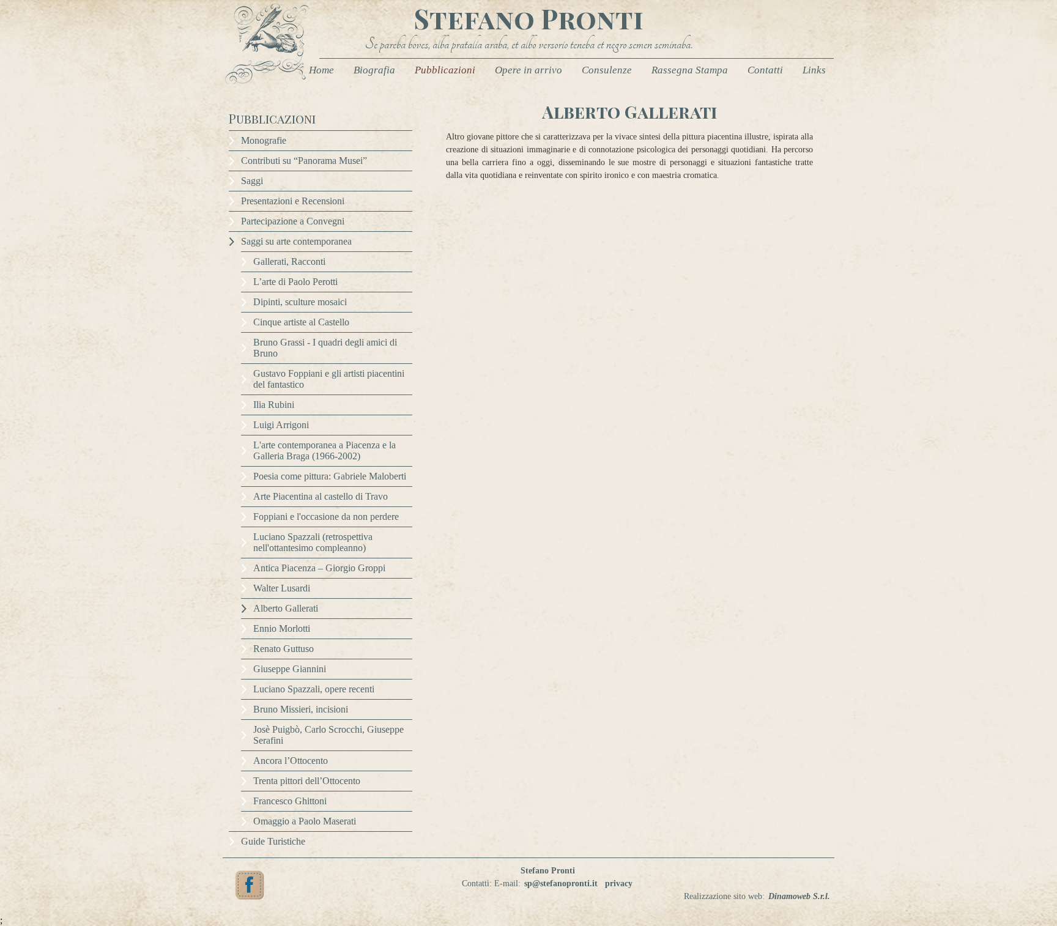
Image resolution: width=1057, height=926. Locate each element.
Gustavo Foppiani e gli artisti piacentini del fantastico (328, 379)
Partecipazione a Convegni (292, 221)
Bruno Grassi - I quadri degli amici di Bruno (325, 347)
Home (321, 70)
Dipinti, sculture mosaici (300, 302)
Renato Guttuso (283, 648)
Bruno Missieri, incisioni (300, 709)
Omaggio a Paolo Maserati (304, 821)
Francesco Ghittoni (290, 801)
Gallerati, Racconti (289, 261)
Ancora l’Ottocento (290, 760)
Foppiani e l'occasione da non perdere (326, 516)
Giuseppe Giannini (289, 669)
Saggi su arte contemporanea (296, 241)
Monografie (263, 140)
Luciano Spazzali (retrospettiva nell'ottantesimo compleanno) (313, 542)
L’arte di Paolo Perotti (295, 281)
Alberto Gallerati (285, 608)
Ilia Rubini (273, 404)
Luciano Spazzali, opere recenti (313, 689)
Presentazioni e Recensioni (292, 201)
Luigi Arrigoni (281, 425)
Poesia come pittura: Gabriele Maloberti (329, 476)
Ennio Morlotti (281, 628)
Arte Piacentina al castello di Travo (320, 496)
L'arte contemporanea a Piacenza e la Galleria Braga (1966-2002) (324, 450)
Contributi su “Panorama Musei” (304, 160)
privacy (618, 883)
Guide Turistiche (273, 841)
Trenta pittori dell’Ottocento (306, 781)
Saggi (252, 181)
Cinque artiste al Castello (301, 322)
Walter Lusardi (281, 588)
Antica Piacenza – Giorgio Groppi (319, 568)
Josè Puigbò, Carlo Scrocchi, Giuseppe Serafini (328, 735)
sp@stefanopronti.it (561, 883)
